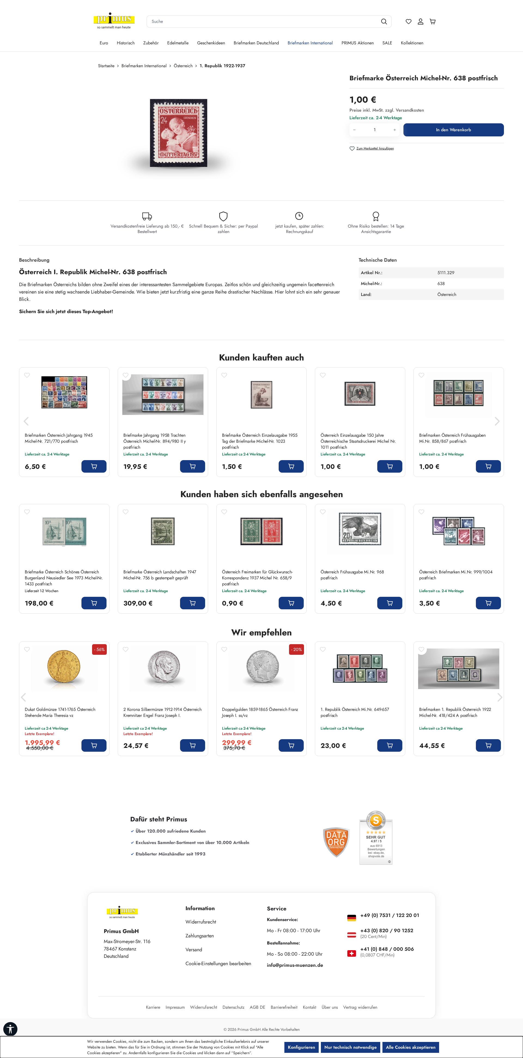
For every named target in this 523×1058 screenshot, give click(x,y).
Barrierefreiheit (284, 1007)
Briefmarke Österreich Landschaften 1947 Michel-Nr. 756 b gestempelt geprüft (159, 575)
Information (200, 908)
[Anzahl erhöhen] (395, 129)
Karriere (153, 1007)
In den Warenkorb (453, 130)
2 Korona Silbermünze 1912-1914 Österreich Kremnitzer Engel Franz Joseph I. (162, 712)
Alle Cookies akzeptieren (411, 1047)
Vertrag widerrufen (360, 1007)
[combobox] (262, 21)
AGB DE (257, 1007)
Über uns (330, 1007)
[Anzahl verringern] (354, 129)
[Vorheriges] (26, 423)
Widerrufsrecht (201, 921)
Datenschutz (233, 1007)
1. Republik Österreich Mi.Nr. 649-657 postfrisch (355, 712)
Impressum (175, 1007)
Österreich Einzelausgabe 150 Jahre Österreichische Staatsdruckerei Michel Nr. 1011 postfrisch (358, 441)
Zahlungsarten (200, 935)
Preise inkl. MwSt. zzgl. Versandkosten (386, 110)
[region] (181, 132)
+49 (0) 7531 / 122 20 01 (389, 915)
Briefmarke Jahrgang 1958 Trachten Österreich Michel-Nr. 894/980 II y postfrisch (154, 441)
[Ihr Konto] (421, 21)
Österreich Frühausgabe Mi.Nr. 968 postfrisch (352, 575)
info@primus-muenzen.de (295, 965)
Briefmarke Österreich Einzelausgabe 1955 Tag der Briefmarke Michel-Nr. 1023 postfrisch (259, 441)
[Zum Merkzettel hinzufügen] (27, 375)
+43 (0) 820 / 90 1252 (386, 930)
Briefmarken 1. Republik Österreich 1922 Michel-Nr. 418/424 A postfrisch (455, 712)
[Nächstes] (497, 423)
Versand (194, 949)
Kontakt (309, 1007)
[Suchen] (385, 21)
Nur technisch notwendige (350, 1047)
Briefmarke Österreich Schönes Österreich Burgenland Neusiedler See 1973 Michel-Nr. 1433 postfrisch (64, 578)
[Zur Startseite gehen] (114, 21)
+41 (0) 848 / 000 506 (387, 949)
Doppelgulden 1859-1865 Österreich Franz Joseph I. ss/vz (260, 712)
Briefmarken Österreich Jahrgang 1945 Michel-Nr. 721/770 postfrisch (59, 438)
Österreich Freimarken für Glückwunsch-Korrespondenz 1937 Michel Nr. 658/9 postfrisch (257, 578)
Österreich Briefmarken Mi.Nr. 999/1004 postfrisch (455, 575)
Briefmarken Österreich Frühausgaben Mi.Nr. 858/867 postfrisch (452, 438)
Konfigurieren (301, 1047)
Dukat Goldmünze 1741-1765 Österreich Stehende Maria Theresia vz (60, 712)
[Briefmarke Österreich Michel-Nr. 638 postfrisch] (178, 132)
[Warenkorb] (434, 21)
